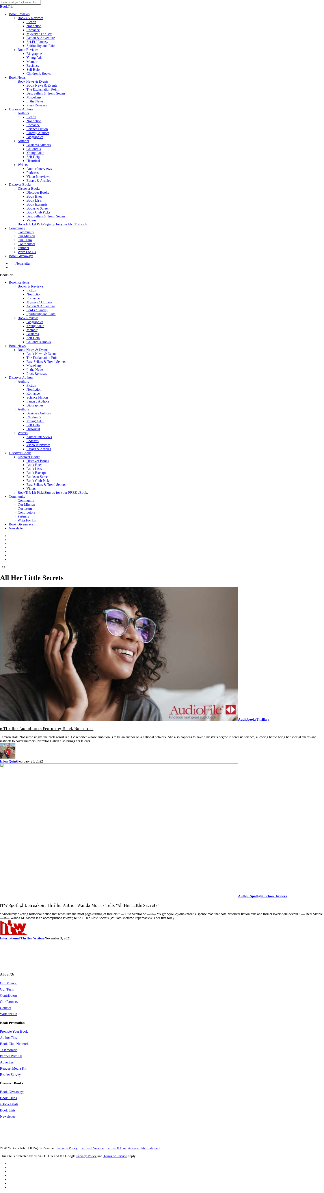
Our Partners (9, 1002)
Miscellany (34, 365)
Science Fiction (37, 397)
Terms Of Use (116, 1148)
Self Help (33, 338)
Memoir (31, 330)
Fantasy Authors (37, 401)
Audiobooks (247, 719)
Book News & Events (33, 350)
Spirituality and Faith (41, 314)
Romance (33, 298)
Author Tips (8, 1037)
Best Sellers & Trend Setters (45, 362)
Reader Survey (10, 1074)
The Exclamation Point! (43, 358)
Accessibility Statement (144, 1148)
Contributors (26, 512)
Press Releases (36, 373)
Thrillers (262, 719)
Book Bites (34, 465)
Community (17, 496)
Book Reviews (19, 282)
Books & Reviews (30, 286)
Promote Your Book (14, 1031)
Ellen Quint (8, 761)
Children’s (33, 417)
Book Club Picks (38, 480)
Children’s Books (38, 342)
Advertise (6, 1062)
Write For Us (27, 520)
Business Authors (38, 413)
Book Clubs (8, 1098)
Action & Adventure (40, 306)
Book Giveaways (21, 524)
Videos (31, 488)
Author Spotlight (250, 896)
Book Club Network (14, 1044)
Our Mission (26, 504)
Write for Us (8, 1014)
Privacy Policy (67, 1148)
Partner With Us (11, 1056)
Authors (23, 381)
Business (32, 334)
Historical (33, 429)
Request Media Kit (13, 1068)
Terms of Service (92, 1148)
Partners (23, 516)
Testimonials (8, 1050)
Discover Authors (21, 377)
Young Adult (35, 326)
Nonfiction (33, 294)
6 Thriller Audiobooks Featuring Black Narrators (46, 728)
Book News (17, 346)
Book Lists (34, 469)
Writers (23, 433)
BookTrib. (7, 6)
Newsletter (16, 528)
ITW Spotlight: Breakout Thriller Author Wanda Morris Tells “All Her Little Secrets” (79, 905)
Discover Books (20, 453)
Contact (5, 1008)
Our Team (25, 508)
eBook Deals (9, 1104)
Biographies (34, 322)
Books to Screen (37, 477)
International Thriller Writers (22, 938)
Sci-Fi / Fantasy (37, 310)
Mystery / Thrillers (39, 302)
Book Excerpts (36, 473)
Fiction (31, 290)
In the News (34, 369)
